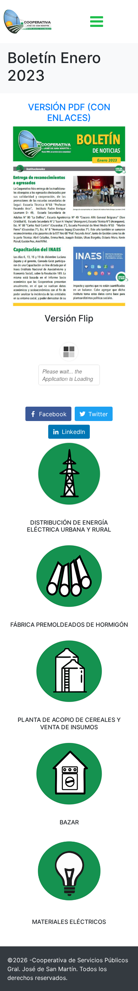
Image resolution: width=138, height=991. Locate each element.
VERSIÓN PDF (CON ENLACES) (69, 112)
